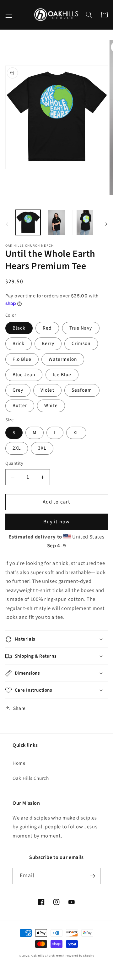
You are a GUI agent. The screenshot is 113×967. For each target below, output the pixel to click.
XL (76, 432)
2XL (17, 448)
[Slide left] (7, 224)
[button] (8, 14)
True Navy (80, 328)
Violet (47, 390)
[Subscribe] (92, 876)
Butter (20, 405)
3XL (42, 448)
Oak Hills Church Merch (48, 956)
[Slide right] (106, 224)
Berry (48, 343)
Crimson (81, 343)
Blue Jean (24, 374)
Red (47, 328)
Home (19, 763)
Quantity (14, 463)
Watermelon (63, 359)
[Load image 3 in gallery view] (85, 222)
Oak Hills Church (31, 778)
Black (19, 328)
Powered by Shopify (80, 956)
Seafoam (82, 390)
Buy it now (56, 522)
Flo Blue (22, 359)
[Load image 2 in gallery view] (56, 222)
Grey (18, 390)
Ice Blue (62, 374)
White (51, 405)
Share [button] (19, 708)
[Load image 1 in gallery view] (28, 222)
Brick (19, 343)
